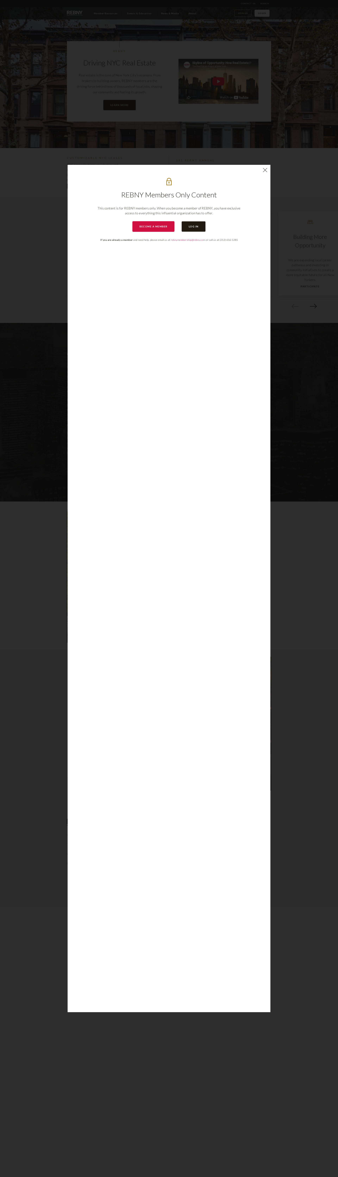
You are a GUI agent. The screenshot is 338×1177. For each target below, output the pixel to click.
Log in (194, 226)
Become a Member (153, 226)
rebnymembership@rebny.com (188, 239)
